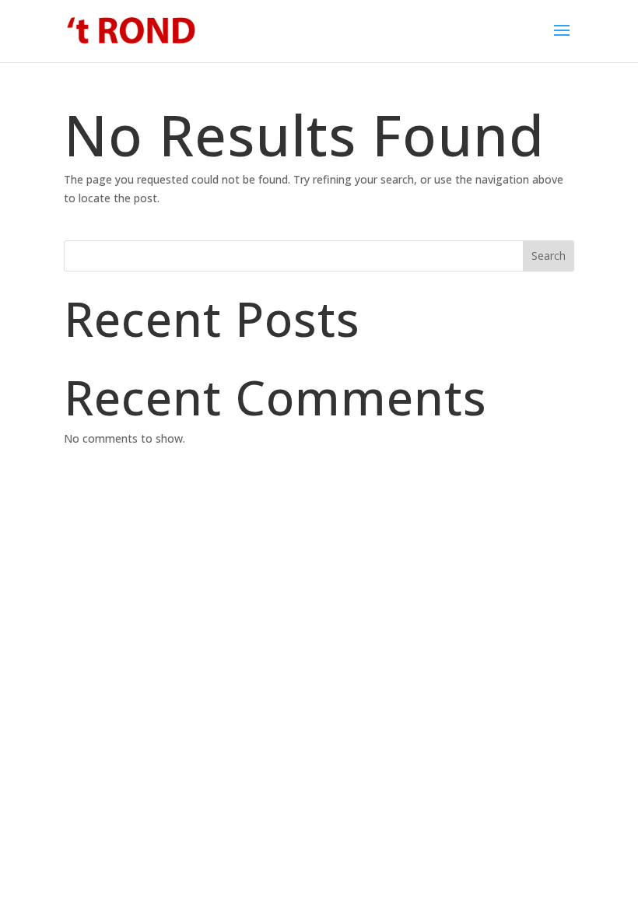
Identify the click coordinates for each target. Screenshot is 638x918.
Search (548, 255)
